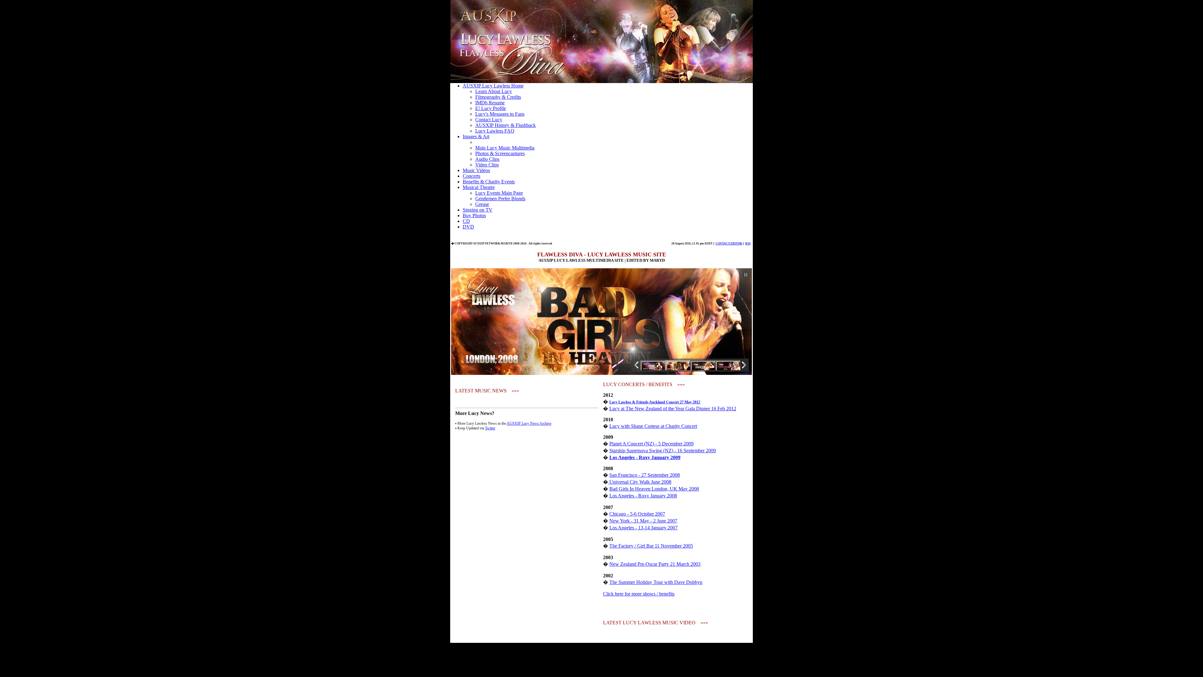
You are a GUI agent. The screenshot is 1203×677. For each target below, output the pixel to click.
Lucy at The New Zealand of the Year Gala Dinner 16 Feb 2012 (672, 408)
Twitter (490, 428)
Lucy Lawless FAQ (494, 131)
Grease (482, 204)
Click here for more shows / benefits (638, 593)
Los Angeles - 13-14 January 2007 (643, 527)
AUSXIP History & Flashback (505, 125)
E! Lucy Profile (490, 108)
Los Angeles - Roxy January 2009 (644, 457)
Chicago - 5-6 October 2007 (637, 514)
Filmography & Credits (498, 97)
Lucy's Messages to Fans (499, 114)
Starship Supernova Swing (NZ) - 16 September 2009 (662, 450)
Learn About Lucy (493, 91)
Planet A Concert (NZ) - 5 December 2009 (651, 443)
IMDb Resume (490, 102)
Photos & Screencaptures (500, 153)
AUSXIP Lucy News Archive (529, 423)
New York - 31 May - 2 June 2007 (643, 520)
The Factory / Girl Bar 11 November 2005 (651, 545)
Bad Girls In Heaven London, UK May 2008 (654, 488)
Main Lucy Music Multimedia (504, 147)
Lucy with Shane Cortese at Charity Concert (653, 426)
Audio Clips (487, 159)
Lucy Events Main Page (499, 193)
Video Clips (487, 164)
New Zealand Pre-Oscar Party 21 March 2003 (654, 564)
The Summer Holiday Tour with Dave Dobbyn (655, 582)
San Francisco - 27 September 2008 (644, 475)
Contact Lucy (488, 119)
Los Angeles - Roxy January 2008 (643, 495)
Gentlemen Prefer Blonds (500, 198)
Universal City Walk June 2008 (639, 482)
